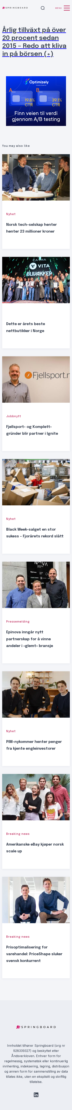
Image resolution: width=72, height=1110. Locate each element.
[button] (43, 8)
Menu (58, 8)
